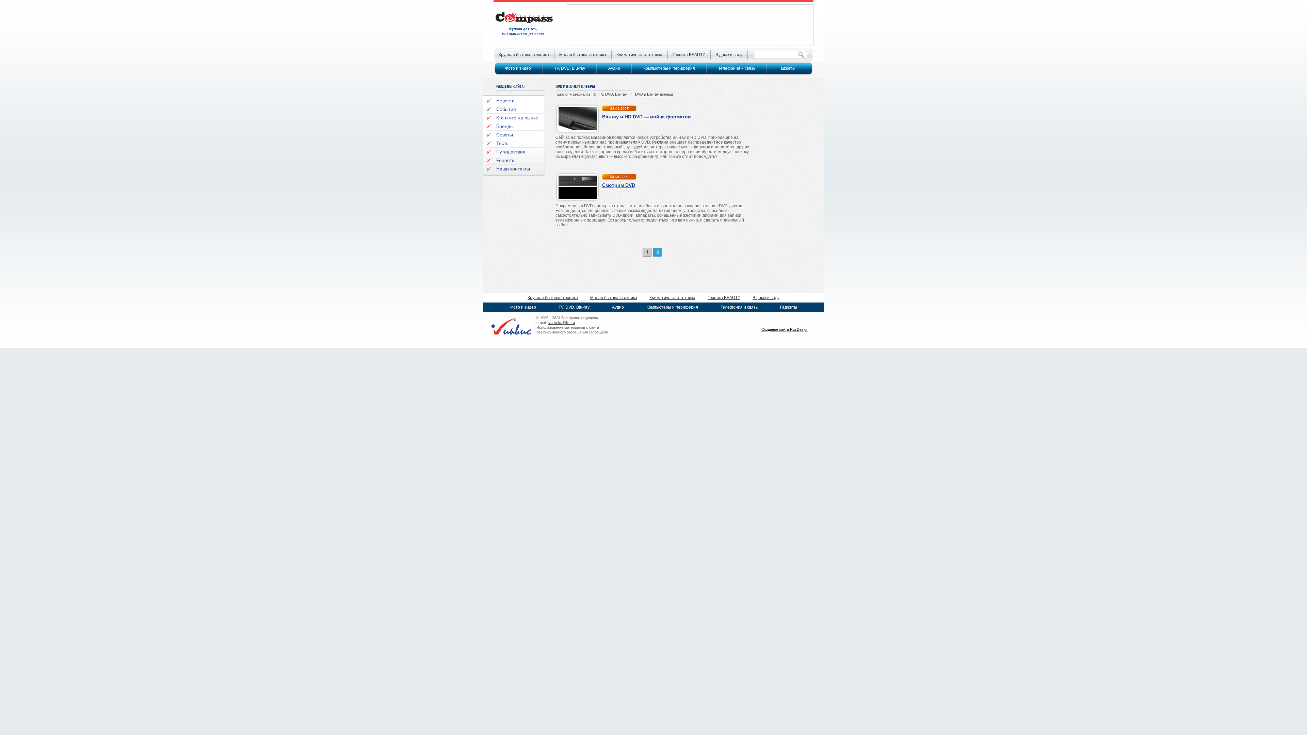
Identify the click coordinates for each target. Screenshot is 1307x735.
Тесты (503, 143)
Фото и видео (518, 68)
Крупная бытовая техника (524, 54)
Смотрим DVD (618, 185)
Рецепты (505, 160)
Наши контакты (513, 169)
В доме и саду (728, 54)
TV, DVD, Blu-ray (613, 94)
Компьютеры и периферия (669, 68)
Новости (505, 100)
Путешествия (511, 151)
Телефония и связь (736, 68)
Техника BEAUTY (689, 54)
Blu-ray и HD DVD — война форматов (646, 116)
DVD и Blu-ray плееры (654, 94)
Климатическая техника (639, 54)
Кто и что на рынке (517, 117)
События (506, 109)
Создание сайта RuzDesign (784, 329)
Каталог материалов (573, 94)
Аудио (614, 68)
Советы (504, 134)
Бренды (505, 126)
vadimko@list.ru (561, 323)
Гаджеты (786, 68)
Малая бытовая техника (582, 54)
